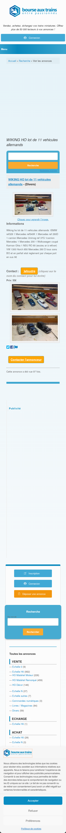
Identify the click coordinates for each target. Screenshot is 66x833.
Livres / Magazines (22, 705)
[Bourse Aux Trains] (33, 11)
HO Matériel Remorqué (24, 680)
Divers (15, 710)
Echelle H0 (18, 671)
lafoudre (29, 271)
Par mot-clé (12, 617)
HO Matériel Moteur (22, 675)
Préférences (33, 821)
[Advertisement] (33, 100)
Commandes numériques (25, 700)
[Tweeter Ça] (8, 347)
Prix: (9, 280)
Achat (17, 732)
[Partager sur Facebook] (11, 347)
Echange (19, 719)
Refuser (33, 810)
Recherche (24, 61)
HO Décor (17, 685)
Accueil (12, 61)
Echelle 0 (17, 666)
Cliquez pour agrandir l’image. (33, 219)
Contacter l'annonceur (26, 359)
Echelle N (17, 691)
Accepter (33, 800)
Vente (17, 661)
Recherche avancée (48, 170)
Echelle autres (19, 696)
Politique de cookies (31, 828)
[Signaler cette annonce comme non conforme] (16, 347)
